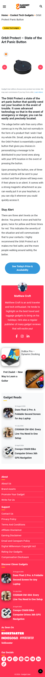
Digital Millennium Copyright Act (18, 546)
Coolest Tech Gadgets (22, 15)
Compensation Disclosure (15, 557)
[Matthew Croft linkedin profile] (28, 336)
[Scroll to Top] (40, 671)
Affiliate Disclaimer (11, 530)
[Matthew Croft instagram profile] (22, 336)
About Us (6, 483)
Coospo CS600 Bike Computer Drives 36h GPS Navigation (26, 453)
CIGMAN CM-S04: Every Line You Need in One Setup (28, 434)
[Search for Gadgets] (41, 6)
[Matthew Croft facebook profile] (16, 336)
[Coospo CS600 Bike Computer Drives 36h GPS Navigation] (8, 451)
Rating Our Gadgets (11, 551)
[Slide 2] (27, 81)
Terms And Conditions (13, 524)
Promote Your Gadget (13, 494)
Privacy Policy (8, 519)
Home (4, 15)
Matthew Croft (22, 295)
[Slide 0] (18, 81)
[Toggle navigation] (4, 6)
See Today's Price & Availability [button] (22, 268)
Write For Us (8, 499)
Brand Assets (8, 489)
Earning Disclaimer (11, 535)
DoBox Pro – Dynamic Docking (30, 353)
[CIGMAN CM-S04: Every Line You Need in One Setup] (8, 432)
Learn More (38, 92)
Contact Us (7, 513)
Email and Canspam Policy (15, 540)
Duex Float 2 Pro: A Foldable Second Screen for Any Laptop (28, 414)
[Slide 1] (22, 81)
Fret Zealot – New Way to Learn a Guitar (12, 376)
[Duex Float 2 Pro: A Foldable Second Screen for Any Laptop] (8, 412)
